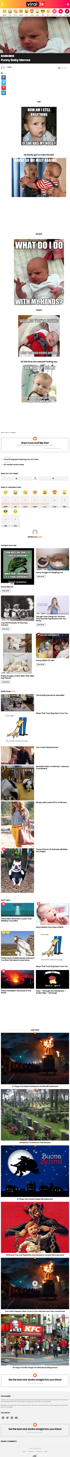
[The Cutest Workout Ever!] (17, 755)
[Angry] (8, 932)
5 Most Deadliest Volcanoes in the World (16, 991)
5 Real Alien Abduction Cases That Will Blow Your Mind (16, 919)
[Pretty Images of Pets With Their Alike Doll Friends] (17, 654)
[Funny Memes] (17, 566)
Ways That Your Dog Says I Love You (52, 713)
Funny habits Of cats (45, 660)
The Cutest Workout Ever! (47, 747)
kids (8, 433)
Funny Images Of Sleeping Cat (49, 572)
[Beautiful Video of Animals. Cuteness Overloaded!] (17, 782)
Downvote (53, 478)
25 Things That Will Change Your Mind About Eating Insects (35, 1367)
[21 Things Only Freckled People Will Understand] (35, 1171)
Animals (39, 569)
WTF (48, 15)
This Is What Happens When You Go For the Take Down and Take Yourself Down (35, 1311)
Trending (38, 634)
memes (13, 433)
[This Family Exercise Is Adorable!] (17, 702)
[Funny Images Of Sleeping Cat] (52, 559)
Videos (43, 613)
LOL (26, 15)
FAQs (45, 1451)
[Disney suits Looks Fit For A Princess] (17, 824)
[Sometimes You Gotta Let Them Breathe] (35, 1115)
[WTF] (3, 932)
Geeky (21, 15)
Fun (12, 584)
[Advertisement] (39, 84)
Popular (54, 15)
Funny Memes (7, 587)
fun (3, 433)
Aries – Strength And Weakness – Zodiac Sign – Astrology (51, 992)
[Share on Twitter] (3, 82)
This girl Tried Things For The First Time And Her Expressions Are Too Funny (51, 618)
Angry (4, 15)
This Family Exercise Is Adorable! (50, 695)
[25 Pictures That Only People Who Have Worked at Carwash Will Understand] (35, 1227)
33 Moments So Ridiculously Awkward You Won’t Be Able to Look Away (17, 959)
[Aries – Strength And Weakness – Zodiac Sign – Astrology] (52, 979)
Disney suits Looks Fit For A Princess (51, 802)
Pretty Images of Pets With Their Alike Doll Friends (17, 677)
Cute (15, 15)
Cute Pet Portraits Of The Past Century (14, 624)
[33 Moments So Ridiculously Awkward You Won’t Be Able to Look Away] (17, 943)
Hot (60, 15)
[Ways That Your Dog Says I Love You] (17, 728)
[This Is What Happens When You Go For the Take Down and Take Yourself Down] (35, 1283)
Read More (5, 591)
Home (24, 1451)
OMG (37, 15)
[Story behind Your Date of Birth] (52, 914)
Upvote (16, 478)
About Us (31, 1451)
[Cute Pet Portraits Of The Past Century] (17, 608)
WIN (43, 15)
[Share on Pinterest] (3, 87)
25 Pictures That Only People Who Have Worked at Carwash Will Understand (35, 1255)
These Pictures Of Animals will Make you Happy (52, 850)
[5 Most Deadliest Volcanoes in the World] (17, 979)
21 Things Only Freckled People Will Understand (35, 1199)
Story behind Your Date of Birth (49, 927)
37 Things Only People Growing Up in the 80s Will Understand (35, 1086)
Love (32, 15)
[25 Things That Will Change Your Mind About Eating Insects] (35, 1339)
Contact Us (39, 1451)
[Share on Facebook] (3, 77)
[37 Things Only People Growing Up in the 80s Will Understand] (35, 1058)
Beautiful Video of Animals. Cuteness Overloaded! (52, 767)
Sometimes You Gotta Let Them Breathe (35, 1142)
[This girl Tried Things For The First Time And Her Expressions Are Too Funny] (52, 604)
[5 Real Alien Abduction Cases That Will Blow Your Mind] (17, 910)
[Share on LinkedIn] (3, 92)
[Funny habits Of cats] (52, 646)
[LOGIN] (68, 4)
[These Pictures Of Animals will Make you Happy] (17, 870)
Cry (10, 15)
